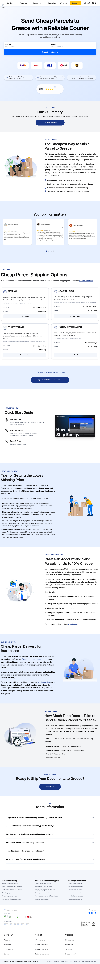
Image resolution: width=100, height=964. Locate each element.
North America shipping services (12, 886)
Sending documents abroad (43, 893)
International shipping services (11, 899)
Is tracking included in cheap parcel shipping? (25, 851)
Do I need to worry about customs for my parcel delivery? (30, 826)
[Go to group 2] (48, 251)
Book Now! (50, 787)
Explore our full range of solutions (50, 380)
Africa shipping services (9, 896)
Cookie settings (75, 961)
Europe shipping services (10, 883)
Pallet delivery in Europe (75, 890)
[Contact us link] (85, 3)
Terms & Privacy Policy (89, 961)
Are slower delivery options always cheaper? (25, 843)
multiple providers (86, 281)
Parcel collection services (75, 896)
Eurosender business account (33, 659)
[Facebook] (88, 913)
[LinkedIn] (94, 913)
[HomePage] (50, 910)
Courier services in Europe (43, 883)
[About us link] (89, 3)
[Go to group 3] (51, 251)
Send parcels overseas (42, 899)
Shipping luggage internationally (44, 890)
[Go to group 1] (46, 251)
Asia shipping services (9, 893)
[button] (50, 48)
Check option (24, 316)
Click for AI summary (50, 122)
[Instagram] (91, 913)
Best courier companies (75, 893)
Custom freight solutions (75, 883)
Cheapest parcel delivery (75, 899)
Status (56, 961)
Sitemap (49, 961)
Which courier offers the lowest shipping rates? (26, 859)
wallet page (72, 624)
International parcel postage (43, 886)
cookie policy (64, 961)
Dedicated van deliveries (75, 886)
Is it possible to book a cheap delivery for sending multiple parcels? (34, 817)
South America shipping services (12, 890)
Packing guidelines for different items (46, 896)
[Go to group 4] (53, 251)
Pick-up (8, 44)
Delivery (54, 44)
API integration (44, 682)
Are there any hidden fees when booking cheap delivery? (30, 834)
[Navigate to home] (3, 3)
